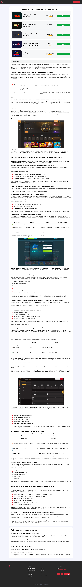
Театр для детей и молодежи (49, 2)
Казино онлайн (30, 2)
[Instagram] (68, 574)
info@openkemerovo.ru (62, 569)
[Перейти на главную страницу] (5, 2)
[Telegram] (58, 574)
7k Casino (49, 24)
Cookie (42, 568)
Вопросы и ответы (45, 573)
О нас (42, 570)
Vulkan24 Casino (50, 53)
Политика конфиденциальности (33, 577)
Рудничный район (38, 2)
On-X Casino (50, 43)
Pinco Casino (49, 15)
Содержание (16, 61)
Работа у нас (44, 575)
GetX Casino (50, 34)
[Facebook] (62, 574)
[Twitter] (65, 574)
